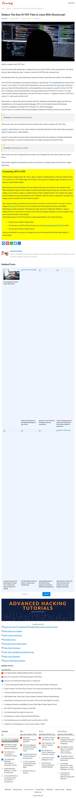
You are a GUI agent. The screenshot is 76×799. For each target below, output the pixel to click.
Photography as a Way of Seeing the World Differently (21, 716)
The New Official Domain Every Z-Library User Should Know (29, 583)
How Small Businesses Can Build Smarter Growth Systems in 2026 (26, 720)
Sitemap (68, 789)
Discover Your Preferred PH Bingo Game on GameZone (47, 422)
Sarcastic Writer (14, 18)
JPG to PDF (14, 206)
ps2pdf (4, 129)
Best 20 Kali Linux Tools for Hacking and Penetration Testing (48, 752)
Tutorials (4, 731)
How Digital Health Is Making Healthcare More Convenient (22, 673)
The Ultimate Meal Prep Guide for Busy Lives (18, 712)
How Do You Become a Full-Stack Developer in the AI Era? (28, 422)
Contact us (38, 792)
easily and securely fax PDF (52, 225)
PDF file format (58, 85)
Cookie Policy (39, 789)
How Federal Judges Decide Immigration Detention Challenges (11, 746)
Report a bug (59, 789)
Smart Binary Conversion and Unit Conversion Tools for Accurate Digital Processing (31, 700)
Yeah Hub (40, 795)
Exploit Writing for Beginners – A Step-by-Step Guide (10, 770)
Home (3, 8)
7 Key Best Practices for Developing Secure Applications (67, 758)
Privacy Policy (17, 789)
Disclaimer (49, 789)
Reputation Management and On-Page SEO (30, 739)
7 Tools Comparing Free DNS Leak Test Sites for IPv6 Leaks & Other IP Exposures (30, 685)
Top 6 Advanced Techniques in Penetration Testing (10, 754)
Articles (9, 8)
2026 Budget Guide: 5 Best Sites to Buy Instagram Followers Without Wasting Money (31, 696)
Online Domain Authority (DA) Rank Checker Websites (48, 765)
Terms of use (28, 789)
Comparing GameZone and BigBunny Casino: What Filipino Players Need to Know (30, 704)
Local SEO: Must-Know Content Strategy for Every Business (30, 756)
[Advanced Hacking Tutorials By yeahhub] (37, 620)
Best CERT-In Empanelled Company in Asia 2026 (19, 708)
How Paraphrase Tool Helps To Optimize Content (48, 745)
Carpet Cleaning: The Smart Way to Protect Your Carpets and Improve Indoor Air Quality (10, 584)
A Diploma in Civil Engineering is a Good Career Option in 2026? (24, 724)
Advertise (8, 789)
